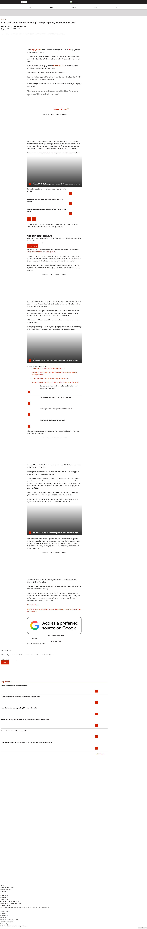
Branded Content (5, 889)
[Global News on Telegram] (65, 883)
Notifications (4, 897)
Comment (34, 638)
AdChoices (143, 927)
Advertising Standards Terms (9, 920)
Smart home (4, 899)
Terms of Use (4, 916)
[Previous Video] (29, 219)
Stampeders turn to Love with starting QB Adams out (49, 378)
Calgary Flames (36, 50)
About (2, 885)
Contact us (3, 891)
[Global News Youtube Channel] (65, 870)
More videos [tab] (42, 366)
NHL (70, 50)
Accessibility (4, 924)
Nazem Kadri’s (58, 66)
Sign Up (5, 662)
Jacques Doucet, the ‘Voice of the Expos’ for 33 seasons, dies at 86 (55, 382)
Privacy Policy (51, 252)
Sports (3, 19)
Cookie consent (5, 905)
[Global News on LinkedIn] (13, 883)
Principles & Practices (7, 887)
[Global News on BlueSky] (90, 883)
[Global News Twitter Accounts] (39, 870)
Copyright (3, 913)
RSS (1, 893)
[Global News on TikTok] (39, 883)
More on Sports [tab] (32, 366)
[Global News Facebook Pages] (13, 870)
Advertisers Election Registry (9, 901)
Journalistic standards (55, 636)
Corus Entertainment (6, 922)
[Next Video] (34, 219)
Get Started (33, 246)
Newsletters (4, 895)
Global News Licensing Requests (10, 903)
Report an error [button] (55, 641)
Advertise (3, 918)
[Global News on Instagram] (90, 870)
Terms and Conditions (34, 252)
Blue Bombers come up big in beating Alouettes (48, 368)
